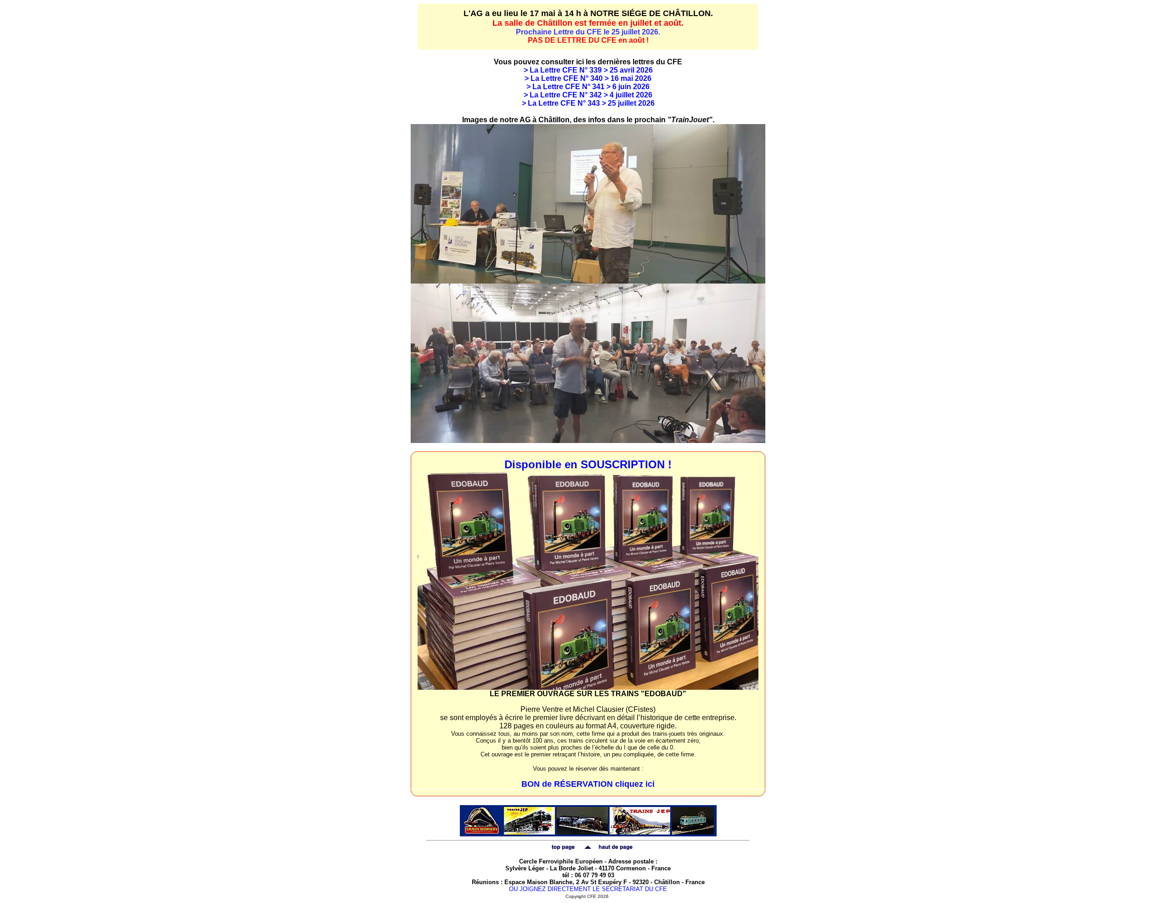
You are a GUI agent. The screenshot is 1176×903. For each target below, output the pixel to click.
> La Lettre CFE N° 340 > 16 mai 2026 (588, 78)
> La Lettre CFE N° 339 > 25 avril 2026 (588, 70)
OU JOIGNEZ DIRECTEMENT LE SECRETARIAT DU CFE (588, 889)
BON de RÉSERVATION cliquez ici (588, 784)
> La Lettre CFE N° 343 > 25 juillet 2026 (588, 103)
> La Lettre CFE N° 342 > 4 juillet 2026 (588, 95)
